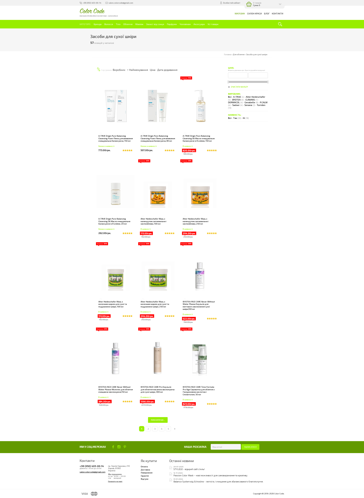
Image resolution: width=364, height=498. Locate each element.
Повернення (146, 472)
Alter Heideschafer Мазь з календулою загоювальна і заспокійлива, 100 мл (153, 221)
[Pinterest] (125, 447)
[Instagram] (119, 447)
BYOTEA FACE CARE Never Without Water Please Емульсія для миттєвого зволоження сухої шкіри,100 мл (199, 305)
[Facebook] (113, 447)
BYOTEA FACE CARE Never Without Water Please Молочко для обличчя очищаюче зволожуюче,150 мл (115, 389)
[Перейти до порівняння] (100, 125)
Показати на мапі (115, 481)
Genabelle (251, 102)
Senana (249, 105)
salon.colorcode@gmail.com (92, 472)
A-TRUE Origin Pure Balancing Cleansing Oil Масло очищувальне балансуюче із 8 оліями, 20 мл (114, 221)
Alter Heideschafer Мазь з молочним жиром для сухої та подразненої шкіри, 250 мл (155, 304)
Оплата (144, 466)
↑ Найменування (137, 69)
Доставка (145, 469)
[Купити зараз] (100, 101)
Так (237, 118)
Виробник (119, 69)
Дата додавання (167, 69)
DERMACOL (235, 102)
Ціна (152, 69)
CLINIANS (251, 99)
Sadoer (237, 105)
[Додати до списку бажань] (100, 117)
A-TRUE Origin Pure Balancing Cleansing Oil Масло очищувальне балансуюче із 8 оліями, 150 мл (199, 138)
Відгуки (144, 479)
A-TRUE (238, 96)
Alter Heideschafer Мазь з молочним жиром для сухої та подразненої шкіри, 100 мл (112, 304)
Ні (246, 118)
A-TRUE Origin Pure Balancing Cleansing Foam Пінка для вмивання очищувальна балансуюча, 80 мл (158, 138)
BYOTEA (238, 99)
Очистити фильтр (239, 87)
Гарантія (145, 475)
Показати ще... (158, 420)
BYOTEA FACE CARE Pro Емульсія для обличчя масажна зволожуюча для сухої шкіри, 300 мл (157, 389)
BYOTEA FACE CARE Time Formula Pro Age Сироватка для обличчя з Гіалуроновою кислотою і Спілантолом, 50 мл (199, 391)
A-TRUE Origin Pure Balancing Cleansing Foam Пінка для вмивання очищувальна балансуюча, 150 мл (115, 138)
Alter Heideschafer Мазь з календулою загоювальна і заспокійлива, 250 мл (195, 221)
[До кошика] (100, 109)
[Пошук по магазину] (280, 24)
